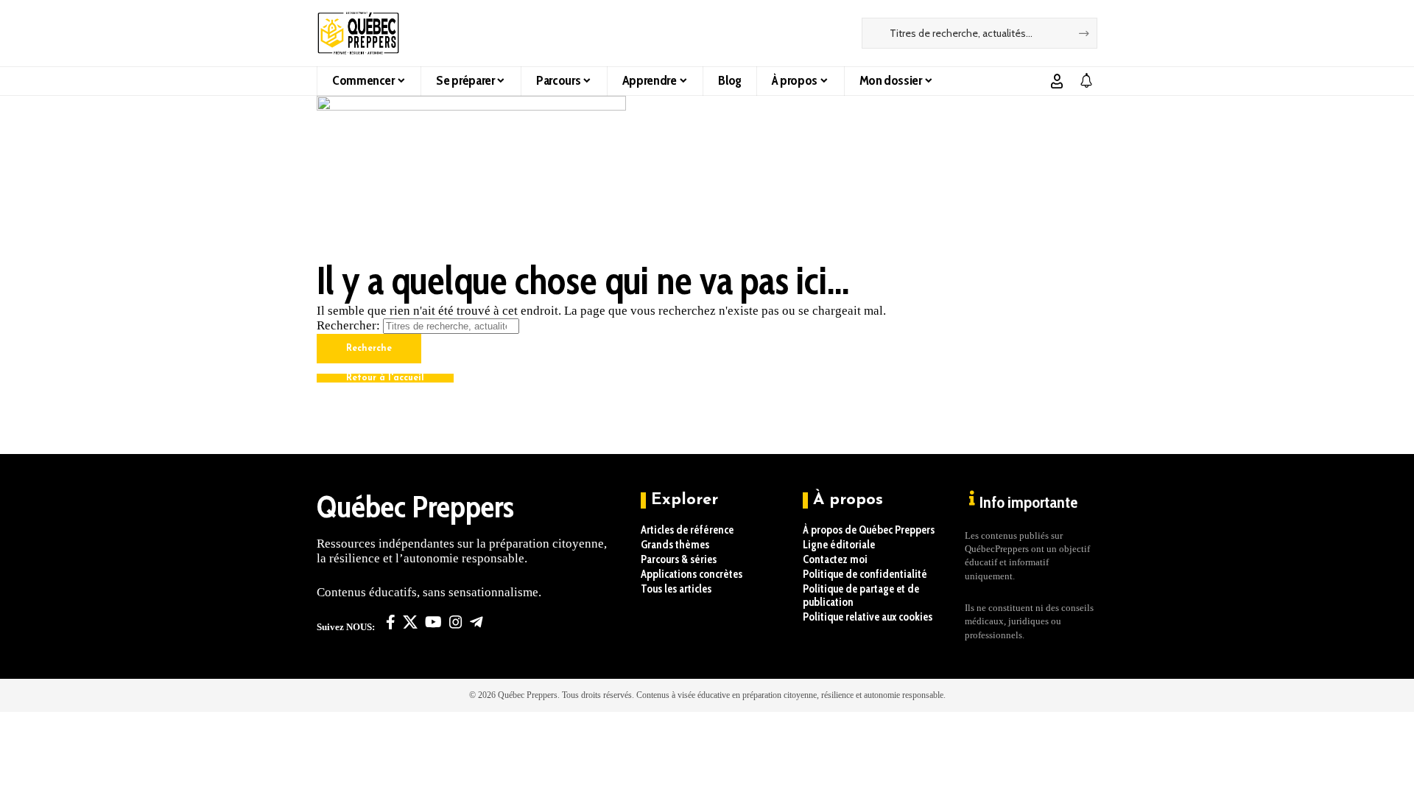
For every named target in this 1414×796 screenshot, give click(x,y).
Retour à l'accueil (385, 378)
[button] (1056, 81)
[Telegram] (476, 622)
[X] (410, 622)
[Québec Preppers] (358, 33)
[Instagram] (456, 622)
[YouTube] (433, 622)
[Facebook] (390, 622)
